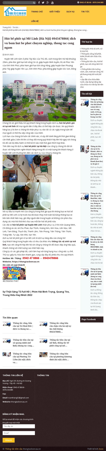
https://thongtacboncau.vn (25, 261)
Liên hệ (35, 21)
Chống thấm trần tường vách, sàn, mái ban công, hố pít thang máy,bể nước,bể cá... (91, 73)
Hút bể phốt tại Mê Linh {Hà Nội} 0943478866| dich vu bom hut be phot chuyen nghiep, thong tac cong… (45, 30)
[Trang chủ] (15, 11)
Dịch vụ (71, 11)
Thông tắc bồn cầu (14, 448)
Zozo (101, 448)
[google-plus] (46, 2)
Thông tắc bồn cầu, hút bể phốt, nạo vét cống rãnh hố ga (91, 64)
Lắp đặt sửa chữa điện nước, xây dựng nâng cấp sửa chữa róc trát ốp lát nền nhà (91, 83)
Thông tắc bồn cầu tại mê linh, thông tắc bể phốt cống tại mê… (60, 343)
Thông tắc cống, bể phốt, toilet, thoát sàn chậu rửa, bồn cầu (90, 56)
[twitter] (42, 2)
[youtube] (51, 2)
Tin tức (85, 11)
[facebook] (38, 2)
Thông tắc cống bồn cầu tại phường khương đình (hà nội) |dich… (61, 357)
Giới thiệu (54, 11)
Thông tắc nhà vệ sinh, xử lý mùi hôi (91, 49)
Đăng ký (8, 440)
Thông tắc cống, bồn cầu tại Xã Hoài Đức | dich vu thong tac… (23, 326)
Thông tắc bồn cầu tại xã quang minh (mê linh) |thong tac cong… (23, 343)
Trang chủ (37, 11)
